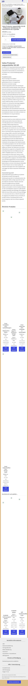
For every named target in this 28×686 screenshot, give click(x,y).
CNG (12, 47)
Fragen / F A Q (6, 671)
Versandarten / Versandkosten (9, 653)
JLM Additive (9, 4)
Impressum (5, 651)
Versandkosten (12, 34)
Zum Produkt (6, 349)
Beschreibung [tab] (6, 52)
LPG (9, 47)
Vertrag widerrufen (7, 647)
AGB (3, 643)
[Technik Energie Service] (7, 1)
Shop (6, 4)
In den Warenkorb (18, 40)
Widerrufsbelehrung (7, 649)
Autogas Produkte (16, 4)
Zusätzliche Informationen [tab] (10, 55)
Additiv (14, 47)
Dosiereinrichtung (21, 47)
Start (3, 4)
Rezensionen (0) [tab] (7, 57)
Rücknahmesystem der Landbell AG (10, 661)
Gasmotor (4, 48)
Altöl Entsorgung (6, 669)
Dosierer (9, 48)
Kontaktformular (6, 668)
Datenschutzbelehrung (8, 645)
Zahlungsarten (6, 655)
